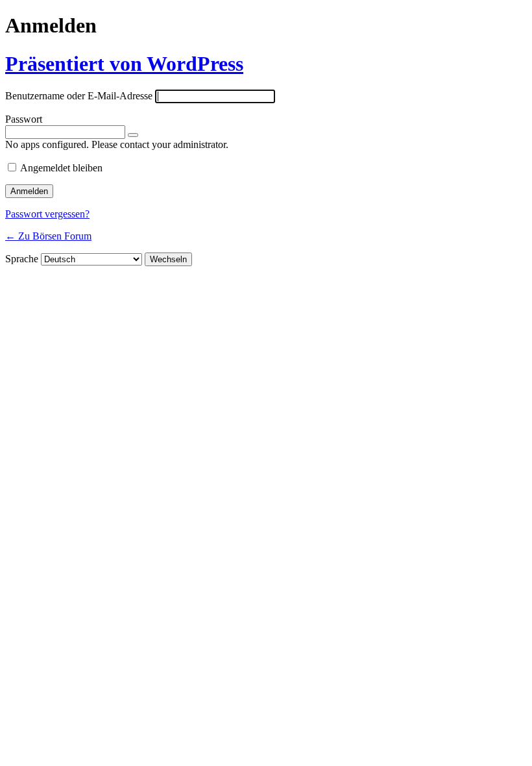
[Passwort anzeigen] (133, 135)
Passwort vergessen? (47, 213)
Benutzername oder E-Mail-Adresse (78, 95)
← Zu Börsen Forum (48, 235)
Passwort (23, 119)
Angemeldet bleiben (61, 167)
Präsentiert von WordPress (124, 63)
